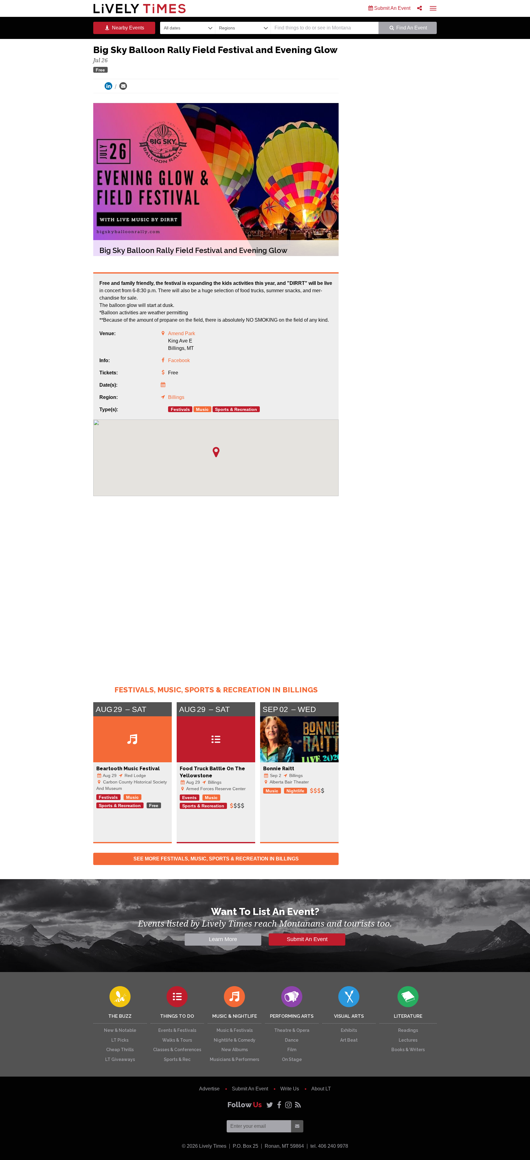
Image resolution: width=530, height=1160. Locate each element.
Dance (291, 1040)
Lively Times (139, 8)
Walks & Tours (177, 1040)
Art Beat (349, 1040)
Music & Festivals (235, 1030)
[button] (216, 452)
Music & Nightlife (234, 1016)
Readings (408, 1030)
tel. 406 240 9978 (329, 1146)
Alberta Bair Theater (289, 781)
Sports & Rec (177, 1059)
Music (202, 409)
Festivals (180, 409)
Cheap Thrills (120, 1049)
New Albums (234, 1049)
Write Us (289, 1088)
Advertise (209, 1088)
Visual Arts (349, 1016)
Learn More (223, 939)
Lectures (408, 1040)
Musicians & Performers (234, 1059)
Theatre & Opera (291, 1030)
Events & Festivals (177, 1030)
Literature (408, 1016)
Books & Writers (408, 1049)
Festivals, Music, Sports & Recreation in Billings (216, 689)
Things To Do (177, 1016)
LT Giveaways (120, 1059)
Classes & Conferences (177, 1049)
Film (291, 1049)
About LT (321, 1088)
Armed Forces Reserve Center (215, 788)
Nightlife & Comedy (234, 1040)
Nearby (127, 27)
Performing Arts (291, 1016)
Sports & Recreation (236, 409)
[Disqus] (216, 586)
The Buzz (120, 1016)
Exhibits (349, 1030)
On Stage (292, 1059)
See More (216, 858)
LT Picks (120, 1040)
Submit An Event (391, 8)
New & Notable (120, 1030)
